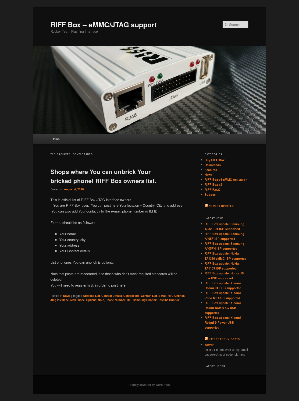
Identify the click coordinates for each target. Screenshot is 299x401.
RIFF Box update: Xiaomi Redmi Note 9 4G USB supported (223, 308)
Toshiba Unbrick (169, 300)
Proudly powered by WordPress (149, 385)
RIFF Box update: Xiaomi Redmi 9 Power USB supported (223, 322)
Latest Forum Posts (224, 339)
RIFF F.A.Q (212, 189)
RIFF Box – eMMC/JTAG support (103, 24)
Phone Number (115, 300)
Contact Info (131, 296)
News (67, 296)
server (209, 344)
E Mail (162, 296)
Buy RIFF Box (214, 160)
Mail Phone (77, 300)
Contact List (149, 296)
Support (210, 194)
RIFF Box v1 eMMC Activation (226, 179)
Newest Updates (221, 206)
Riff (129, 300)
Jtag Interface (59, 300)
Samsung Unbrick (145, 300)
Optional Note (95, 300)
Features (211, 169)
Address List (91, 296)
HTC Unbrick (176, 296)
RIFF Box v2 (213, 184)
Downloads (213, 165)
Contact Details (111, 296)
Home (56, 139)
